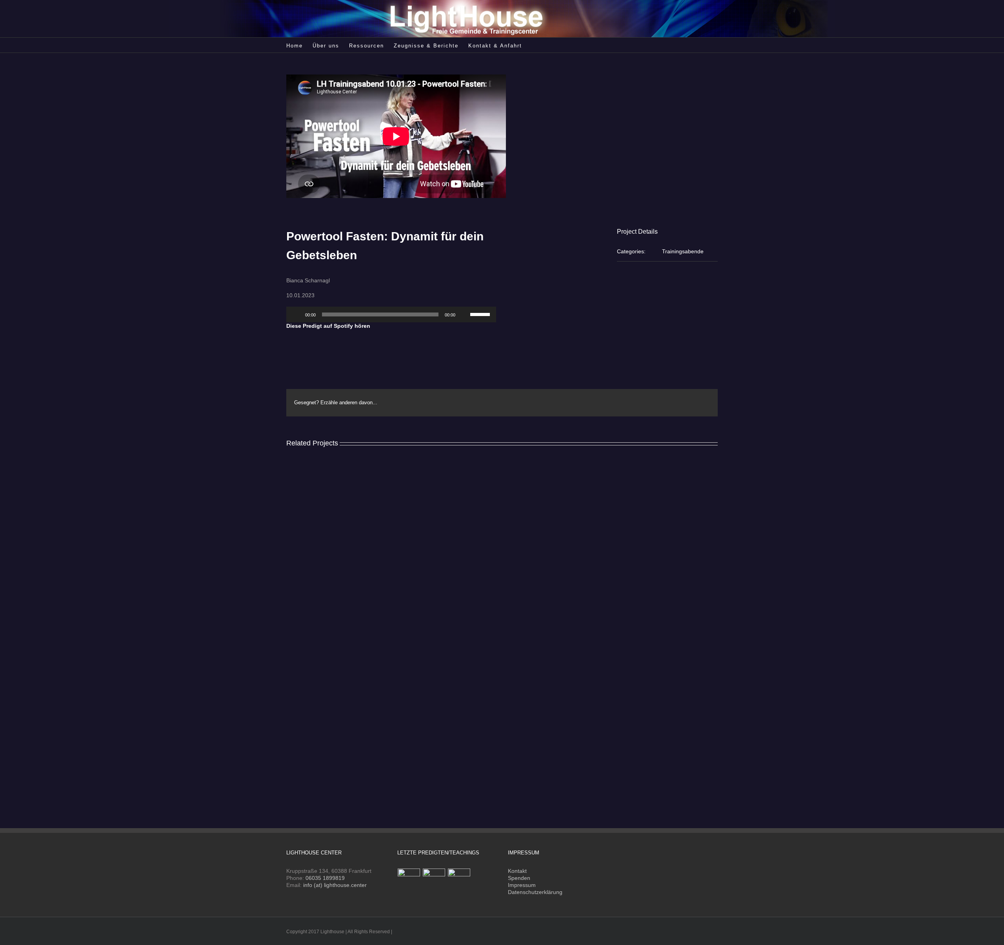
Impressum (522, 885)
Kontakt (517, 871)
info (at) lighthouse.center (335, 885)
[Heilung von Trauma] (434, 879)
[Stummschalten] (464, 314)
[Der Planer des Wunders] (459, 879)
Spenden (519, 878)
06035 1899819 (325, 878)
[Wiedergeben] (296, 314)
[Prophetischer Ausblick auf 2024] (409, 879)
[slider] (481, 314)
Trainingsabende (683, 251)
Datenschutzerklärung (535, 892)
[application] (391, 314)
